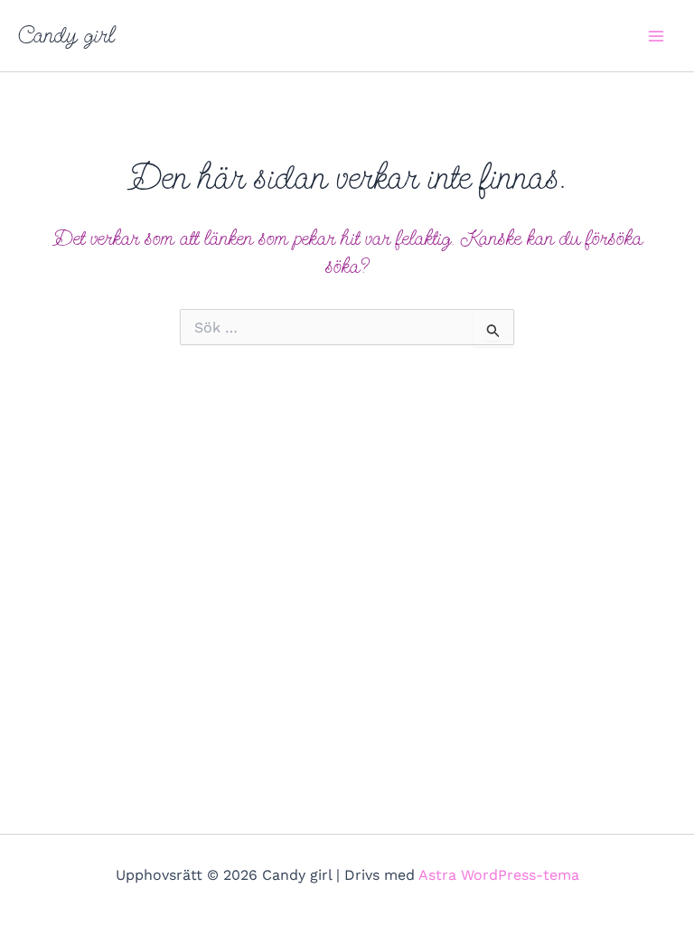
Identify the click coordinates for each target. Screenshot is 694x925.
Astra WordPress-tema (498, 874)
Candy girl (66, 35)
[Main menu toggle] (656, 36)
